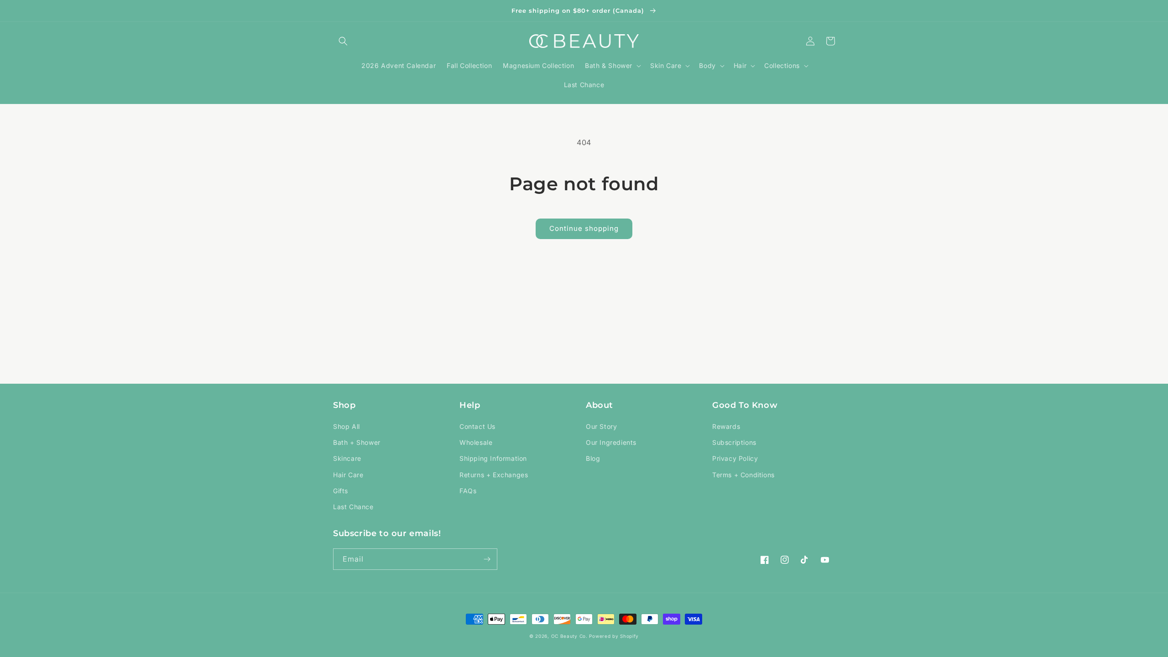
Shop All (346, 426)
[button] (343, 41)
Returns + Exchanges (493, 475)
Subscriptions (734, 442)
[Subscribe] (487, 559)
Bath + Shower (357, 442)
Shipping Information (493, 458)
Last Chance (353, 507)
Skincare (347, 458)
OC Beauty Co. (570, 636)
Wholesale (475, 442)
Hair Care (348, 475)
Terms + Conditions (743, 475)
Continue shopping (584, 228)
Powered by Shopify (614, 636)
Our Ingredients (611, 442)
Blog (593, 458)
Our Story (601, 426)
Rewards (726, 426)
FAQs (467, 491)
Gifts (340, 491)
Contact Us (477, 426)
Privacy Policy (735, 458)
